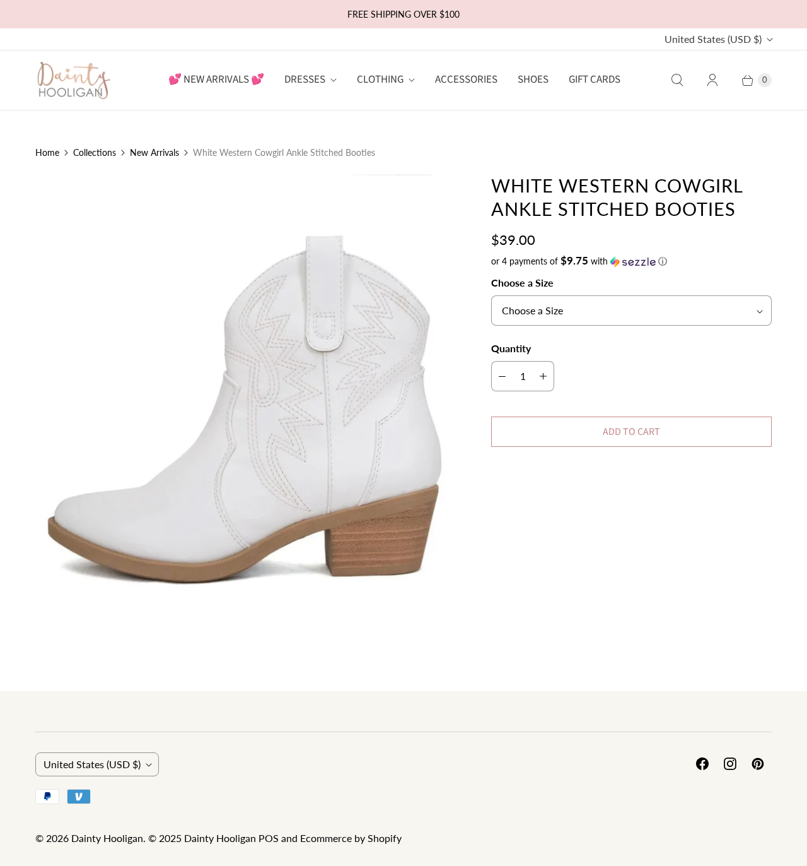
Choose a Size (522, 282)
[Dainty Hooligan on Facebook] (702, 763)
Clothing (380, 79)
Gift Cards (594, 79)
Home (47, 152)
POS (268, 838)
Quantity (511, 348)
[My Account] (712, 80)
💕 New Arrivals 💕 (216, 79)
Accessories (466, 79)
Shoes (533, 79)
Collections (94, 152)
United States (713, 39)
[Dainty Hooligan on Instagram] (730, 763)
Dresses (304, 79)
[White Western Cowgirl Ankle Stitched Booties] (245, 384)
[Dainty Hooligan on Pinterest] (758, 763)
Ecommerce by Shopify (351, 838)
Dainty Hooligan (107, 838)
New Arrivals (154, 152)
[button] (631, 261)
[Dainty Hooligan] (73, 80)
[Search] (677, 80)
